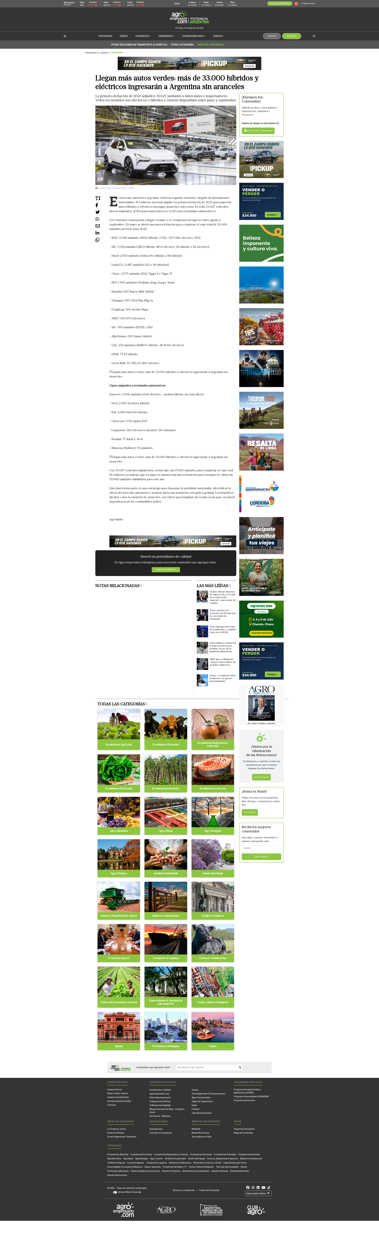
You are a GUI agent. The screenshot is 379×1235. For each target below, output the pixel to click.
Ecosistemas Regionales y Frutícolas (171, 1154)
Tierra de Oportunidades (227, 1167)
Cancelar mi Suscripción (161, 1133)
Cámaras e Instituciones (180, 1163)
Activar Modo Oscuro (128, 1192)
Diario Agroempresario (160, 1097)
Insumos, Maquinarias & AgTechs (222, 1158)
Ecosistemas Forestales (225, 1154)
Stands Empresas (219, 1171)
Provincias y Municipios (118, 1171)
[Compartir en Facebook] (102, 206)
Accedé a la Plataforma (280, 3)
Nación (244, 1167)
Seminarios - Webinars (160, 1116)
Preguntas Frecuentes (244, 1129)
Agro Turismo (156, 1158)
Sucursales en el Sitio (202, 1136)
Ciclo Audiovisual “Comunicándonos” (209, 1094)
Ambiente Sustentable (175, 1158)
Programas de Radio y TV (175, 1167)
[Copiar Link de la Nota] (102, 240)
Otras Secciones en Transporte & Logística (139, 44)
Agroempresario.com (160, 1094)
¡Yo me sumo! (261, 777)
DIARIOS (217, 36)
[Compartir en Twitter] (102, 213)
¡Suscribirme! (261, 857)
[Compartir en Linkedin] (102, 234)
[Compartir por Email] (102, 227)
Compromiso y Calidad (160, 1090)
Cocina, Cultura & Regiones (201, 1167)
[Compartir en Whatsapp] (102, 220)
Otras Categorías (182, 44)
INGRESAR (272, 36)
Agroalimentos (114, 1158)
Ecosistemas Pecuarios (141, 1154)
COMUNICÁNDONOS (193, 36)
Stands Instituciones (239, 1171)
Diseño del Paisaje (196, 1158)
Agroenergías (141, 1158)
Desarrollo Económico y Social (207, 1163)
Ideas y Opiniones (153, 1167)
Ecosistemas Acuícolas (249, 1154)
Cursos (195, 1090)
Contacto (111, 1105)
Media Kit (196, 1129)
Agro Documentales (201, 1097)
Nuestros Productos (171, 1171)
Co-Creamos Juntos (116, 1129)
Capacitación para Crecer (235, 1163)
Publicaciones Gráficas (160, 1101)
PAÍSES (124, 36)
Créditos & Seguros (116, 1163)
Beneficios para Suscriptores (196, 1171)
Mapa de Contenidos (210, 44)
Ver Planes (250, 812)
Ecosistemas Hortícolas (201, 1154)
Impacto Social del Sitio (118, 1097)
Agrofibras (128, 1158)
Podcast (195, 1109)
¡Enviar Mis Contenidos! (259, 131)
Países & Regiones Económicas (145, 1171)
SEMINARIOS (166, 36)
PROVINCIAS (105, 36)
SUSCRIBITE (292, 36)
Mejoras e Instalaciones (251, 1158)
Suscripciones (156, 1129)
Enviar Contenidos (115, 1133)
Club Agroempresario (202, 1113)
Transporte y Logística (156, 1163)
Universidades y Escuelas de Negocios (125, 1167)
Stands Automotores (117, 1175)
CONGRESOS (142, 36)
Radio (194, 1105)
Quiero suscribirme (166, 570)
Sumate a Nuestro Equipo (119, 1101)
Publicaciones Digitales (160, 1105)
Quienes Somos (114, 1089)
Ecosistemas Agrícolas (118, 1154)
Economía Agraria (135, 1163)
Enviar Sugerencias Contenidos (121, 1136)
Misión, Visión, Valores (117, 1093)
